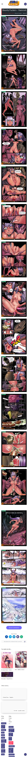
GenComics (4, 13)
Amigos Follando (4, 741)
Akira (3, 737)
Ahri (3, 732)
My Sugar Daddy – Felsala (6, 669)
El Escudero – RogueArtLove (6, 678)
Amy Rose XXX (3, 746)
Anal (3, 754)
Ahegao (3, 730)
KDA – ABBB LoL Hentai (19, 669)
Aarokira (4, 723)
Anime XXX (10, 734)
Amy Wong (3, 751)
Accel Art (3, 726)
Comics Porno (11, 13)
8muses (11, 726)
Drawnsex (11, 754)
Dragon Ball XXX (11, 750)
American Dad (11, 730)
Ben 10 (10, 738)
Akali (3, 735)
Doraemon (11, 746)
